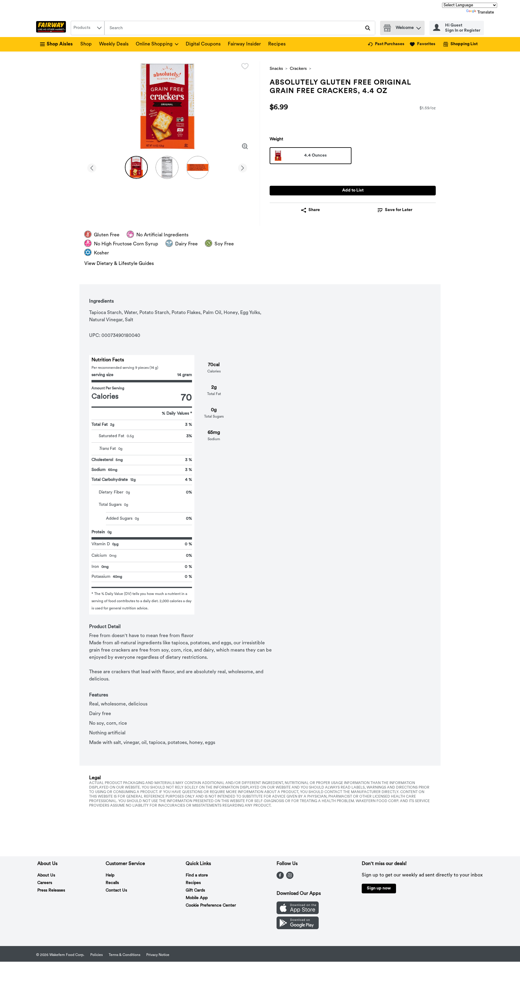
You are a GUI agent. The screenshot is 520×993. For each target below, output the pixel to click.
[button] (418, 26)
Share (314, 210)
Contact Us (116, 890)
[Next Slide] (242, 166)
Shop (86, 44)
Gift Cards (195, 890)
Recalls (112, 883)
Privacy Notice (157, 955)
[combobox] (87, 28)
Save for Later (398, 210)
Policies (96, 955)
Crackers (298, 69)
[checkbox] (245, 66)
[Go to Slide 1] (136, 167)
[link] (386, 44)
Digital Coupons (203, 44)
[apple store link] (298, 913)
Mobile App (197, 898)
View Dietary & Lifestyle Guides (119, 263)
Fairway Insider (244, 44)
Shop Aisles (60, 44)
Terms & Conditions (124, 955)
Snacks (276, 69)
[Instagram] (289, 877)
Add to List (353, 190)
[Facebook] (280, 877)
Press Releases (51, 890)
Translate (485, 12)
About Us (46, 875)
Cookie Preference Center (211, 905)
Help (110, 875)
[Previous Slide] (91, 166)
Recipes (277, 44)
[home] (52, 28)
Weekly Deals (113, 44)
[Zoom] (244, 146)
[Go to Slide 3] (198, 167)
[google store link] (298, 928)
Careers (44, 883)
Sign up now (379, 888)
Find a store (197, 875)
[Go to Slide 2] (167, 167)
